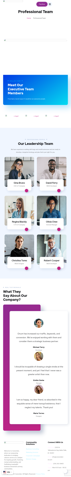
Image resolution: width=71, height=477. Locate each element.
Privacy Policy (40, 474)
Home (29, 18)
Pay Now (42, 4)
